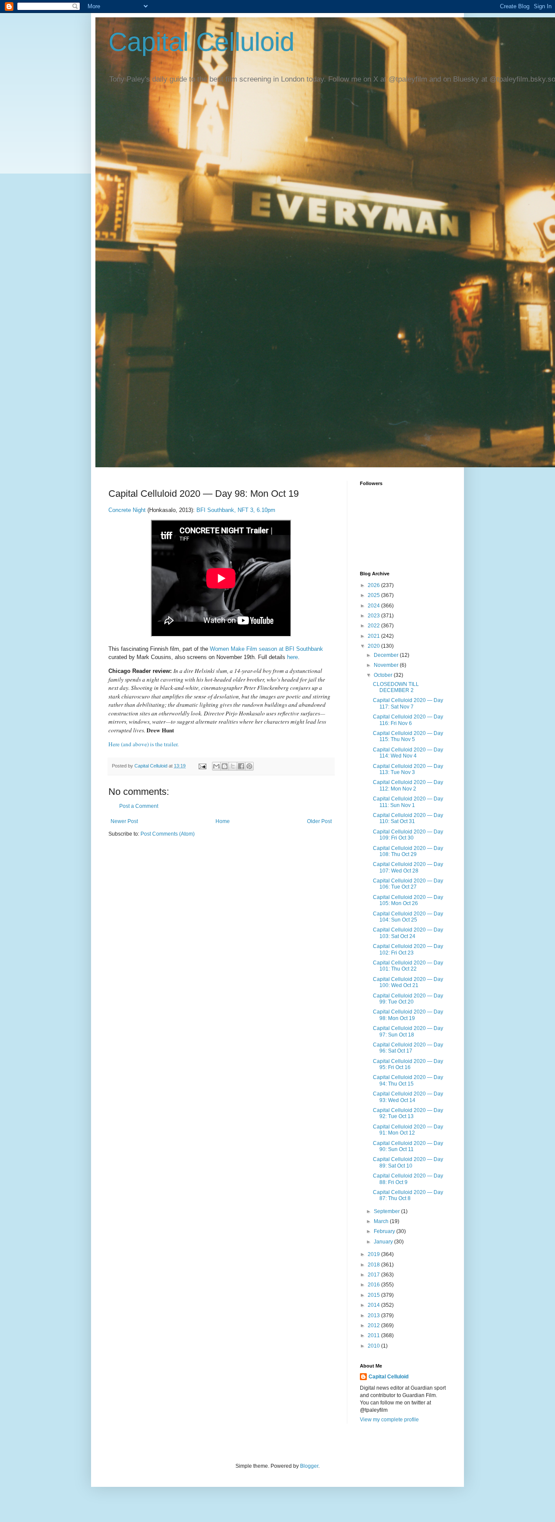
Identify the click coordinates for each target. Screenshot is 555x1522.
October (384, 675)
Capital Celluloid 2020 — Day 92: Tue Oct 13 (408, 1113)
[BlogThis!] (224, 766)
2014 (374, 1305)
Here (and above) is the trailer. (143, 744)
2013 (374, 1315)
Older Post (319, 821)
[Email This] (216, 766)
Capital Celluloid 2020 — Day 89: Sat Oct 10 (408, 1162)
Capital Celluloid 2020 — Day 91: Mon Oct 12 (408, 1130)
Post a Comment (138, 806)
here (292, 657)
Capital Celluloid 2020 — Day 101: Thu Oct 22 (408, 966)
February (385, 1231)
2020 (374, 646)
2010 (374, 1346)
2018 (374, 1265)
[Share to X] (233, 766)
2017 (374, 1275)
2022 (374, 626)
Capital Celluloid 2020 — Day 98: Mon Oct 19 (408, 1015)
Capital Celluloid (201, 41)
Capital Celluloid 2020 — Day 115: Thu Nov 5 (408, 736)
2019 (374, 1254)
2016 (374, 1285)
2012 (374, 1325)
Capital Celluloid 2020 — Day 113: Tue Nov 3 (408, 769)
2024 (374, 606)
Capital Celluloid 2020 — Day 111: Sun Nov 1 (408, 802)
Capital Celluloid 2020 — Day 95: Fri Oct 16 (408, 1064)
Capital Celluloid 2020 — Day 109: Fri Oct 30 (408, 835)
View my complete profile (389, 1420)
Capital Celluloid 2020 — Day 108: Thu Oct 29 (408, 851)
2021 (374, 636)
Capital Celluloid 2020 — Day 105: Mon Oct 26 (408, 900)
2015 (374, 1295)
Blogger (309, 1466)
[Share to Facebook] (241, 766)
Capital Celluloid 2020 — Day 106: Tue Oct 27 (408, 884)
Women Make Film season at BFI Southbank (266, 649)
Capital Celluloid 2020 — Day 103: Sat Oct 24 (408, 933)
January (384, 1242)
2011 (374, 1335)
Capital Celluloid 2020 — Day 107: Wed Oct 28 (408, 867)
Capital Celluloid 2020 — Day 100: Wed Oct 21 (408, 982)
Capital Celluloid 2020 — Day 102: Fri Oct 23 (408, 949)
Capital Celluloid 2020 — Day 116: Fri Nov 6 (408, 720)
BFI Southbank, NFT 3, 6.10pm (235, 510)
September (387, 1211)
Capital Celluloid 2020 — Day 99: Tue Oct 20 (408, 999)
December (387, 655)
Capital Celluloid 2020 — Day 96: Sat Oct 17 (408, 1048)
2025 (374, 595)
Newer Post (124, 821)
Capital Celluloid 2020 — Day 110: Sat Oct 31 (408, 818)
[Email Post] (202, 765)
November (387, 665)
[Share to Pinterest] (249, 766)
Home (222, 821)
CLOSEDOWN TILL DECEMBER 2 (396, 687)
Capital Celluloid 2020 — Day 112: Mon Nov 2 (408, 785)
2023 (374, 616)
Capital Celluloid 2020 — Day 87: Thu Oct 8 (408, 1195)
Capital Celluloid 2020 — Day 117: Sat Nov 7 (408, 703)
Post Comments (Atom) (167, 834)
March (382, 1221)
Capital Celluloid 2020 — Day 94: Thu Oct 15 (408, 1080)
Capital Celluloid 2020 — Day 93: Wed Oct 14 (408, 1097)
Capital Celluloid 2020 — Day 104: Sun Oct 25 (408, 917)
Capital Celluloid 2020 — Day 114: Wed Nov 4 (408, 753)
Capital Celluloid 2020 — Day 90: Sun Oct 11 (408, 1146)
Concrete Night (127, 510)
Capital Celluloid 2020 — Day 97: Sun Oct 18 (408, 1031)
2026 (374, 585)
